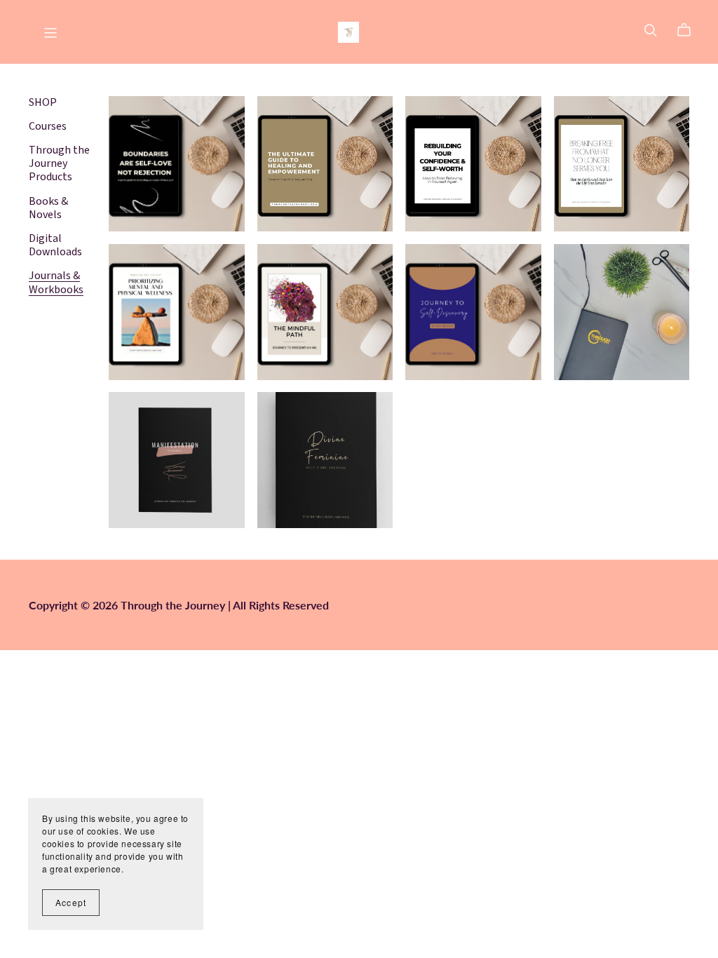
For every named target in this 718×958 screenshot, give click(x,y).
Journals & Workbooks (56, 282)
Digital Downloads (55, 245)
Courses (48, 126)
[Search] (650, 29)
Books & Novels (48, 208)
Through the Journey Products (59, 163)
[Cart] (689, 30)
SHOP (43, 102)
